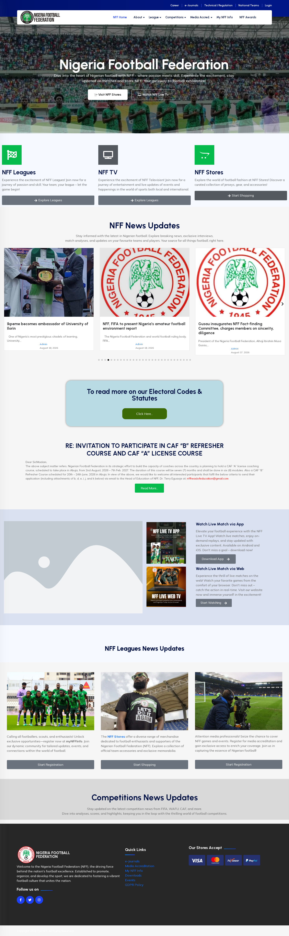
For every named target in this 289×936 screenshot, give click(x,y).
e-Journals (191, 5)
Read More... (149, 488)
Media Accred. (200, 17)
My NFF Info (224, 17)
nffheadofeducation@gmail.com (207, 478)
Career (174, 5)
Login (268, 5)
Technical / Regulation (218, 5)
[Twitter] (30, 900)
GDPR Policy (134, 885)
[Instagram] (39, 900)
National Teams (248, 5)
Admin (43, 344)
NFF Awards (247, 17)
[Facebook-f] (21, 900)
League (154, 17)
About (137, 17)
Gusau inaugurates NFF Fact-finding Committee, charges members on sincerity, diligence (140, 328)
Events (130, 880)
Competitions (174, 17)
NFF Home (120, 17)
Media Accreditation (139, 866)
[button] (99, 360)
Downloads (133, 875)
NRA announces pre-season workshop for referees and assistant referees (234, 326)
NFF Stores (209, 172)
